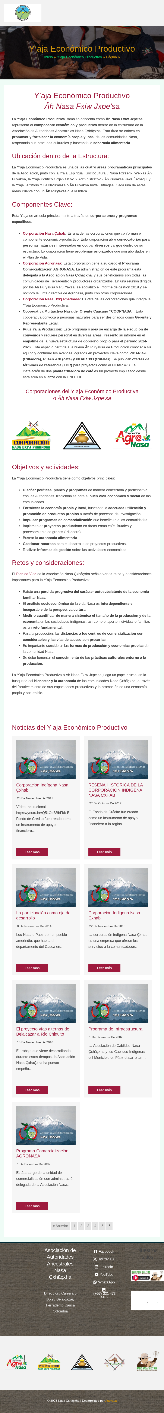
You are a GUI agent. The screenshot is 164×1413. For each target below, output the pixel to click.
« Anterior (60, 1226)
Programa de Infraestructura (115, 1029)
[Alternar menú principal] (155, 13)
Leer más (32, 852)
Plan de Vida (26, 574)
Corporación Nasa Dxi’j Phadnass (51, 299)
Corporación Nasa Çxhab (44, 233)
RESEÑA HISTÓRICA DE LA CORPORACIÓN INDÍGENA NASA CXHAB (115, 790)
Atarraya (111, 1400)
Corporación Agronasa (42, 263)
